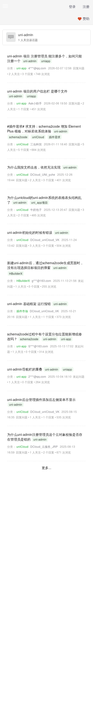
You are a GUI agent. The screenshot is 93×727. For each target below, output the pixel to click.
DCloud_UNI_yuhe (42, 174)
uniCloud (22, 144)
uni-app (21, 68)
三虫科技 (36, 144)
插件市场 (22, 311)
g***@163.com (41, 281)
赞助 (86, 18)
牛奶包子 (36, 210)
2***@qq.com (37, 376)
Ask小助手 (35, 103)
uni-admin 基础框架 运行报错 (29, 303)
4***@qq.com (37, 68)
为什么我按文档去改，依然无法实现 (34, 167)
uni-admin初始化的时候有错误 (30, 232)
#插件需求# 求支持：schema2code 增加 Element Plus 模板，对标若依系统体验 (44, 128)
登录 (72, 6)
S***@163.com (38, 346)
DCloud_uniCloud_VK (44, 240)
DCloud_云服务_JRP (44, 446)
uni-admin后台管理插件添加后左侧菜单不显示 (41, 399)
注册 (86, 6)
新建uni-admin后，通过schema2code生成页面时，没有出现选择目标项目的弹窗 (45, 265)
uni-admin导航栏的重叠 (25, 369)
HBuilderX (23, 281)
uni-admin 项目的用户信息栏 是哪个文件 (37, 91)
